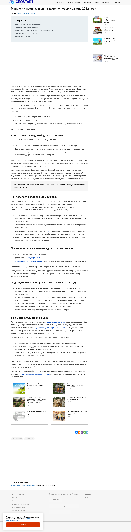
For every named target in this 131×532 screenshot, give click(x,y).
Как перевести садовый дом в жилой (26, 27)
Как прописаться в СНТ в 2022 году (26, 33)
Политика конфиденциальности (64, 506)
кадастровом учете (35, 258)
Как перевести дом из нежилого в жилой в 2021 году (76, 398)
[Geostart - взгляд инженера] (21, 2)
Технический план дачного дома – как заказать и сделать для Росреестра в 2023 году (111, 57)
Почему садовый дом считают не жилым (28, 24)
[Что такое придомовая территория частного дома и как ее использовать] (19, 402)
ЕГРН (50, 231)
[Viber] (82, 432)
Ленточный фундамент (20, 504)
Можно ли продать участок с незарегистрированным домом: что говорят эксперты (111, 19)
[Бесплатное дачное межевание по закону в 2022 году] (19, 388)
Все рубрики (116, 2)
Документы (105, 2)
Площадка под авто (19, 507)
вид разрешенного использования (28, 261)
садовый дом (17, 438)
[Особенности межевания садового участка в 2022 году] (98, 42)
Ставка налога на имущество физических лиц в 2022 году (110, 29)
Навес (14, 498)
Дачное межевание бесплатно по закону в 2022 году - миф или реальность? (36, 385)
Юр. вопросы (86, 2)
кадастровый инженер (56, 322)
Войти (87, 498)
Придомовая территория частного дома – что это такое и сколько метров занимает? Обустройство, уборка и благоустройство (36, 400)
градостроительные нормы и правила (35, 374)
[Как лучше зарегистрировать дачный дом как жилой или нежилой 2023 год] (59, 388)
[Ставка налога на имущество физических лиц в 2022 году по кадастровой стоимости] (98, 31)
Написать (55, 500)
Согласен (23, 525)
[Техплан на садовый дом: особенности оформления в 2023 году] (98, 58)
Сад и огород (60, 2)
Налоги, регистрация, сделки (26, 13)
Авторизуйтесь (15, 485)
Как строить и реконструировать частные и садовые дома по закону (77, 413)
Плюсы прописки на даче (23, 36)
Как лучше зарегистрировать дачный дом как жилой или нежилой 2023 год (75, 385)
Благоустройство (74, 2)
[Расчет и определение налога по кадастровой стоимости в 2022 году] (19, 416)
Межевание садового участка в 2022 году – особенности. (110, 40)
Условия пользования (60, 512)
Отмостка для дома (19, 511)
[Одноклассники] (79, 432)
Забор (14, 501)
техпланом (61, 328)
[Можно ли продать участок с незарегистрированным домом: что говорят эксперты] (98, 19)
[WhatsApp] (84, 432)
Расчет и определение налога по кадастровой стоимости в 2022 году (36, 413)
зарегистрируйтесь (29, 485)
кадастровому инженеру (44, 328)
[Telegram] (87, 432)
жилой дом (29, 438)
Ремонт (96, 2)
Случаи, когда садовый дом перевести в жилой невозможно (34, 30)
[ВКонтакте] (76, 432)
